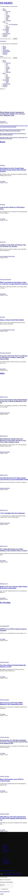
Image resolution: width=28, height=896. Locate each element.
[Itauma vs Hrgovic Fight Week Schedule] (14, 315)
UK (4, 317)
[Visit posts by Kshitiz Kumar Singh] (1, 411)
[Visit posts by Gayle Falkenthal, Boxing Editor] (1, 255)
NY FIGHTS (6, 3)
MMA (2, 373)
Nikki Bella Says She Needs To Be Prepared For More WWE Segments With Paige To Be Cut (13, 818)
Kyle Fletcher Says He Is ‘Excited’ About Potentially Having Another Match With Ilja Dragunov (13, 169)
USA (4, 242)
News (4, 279)
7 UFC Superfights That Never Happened (12, 513)
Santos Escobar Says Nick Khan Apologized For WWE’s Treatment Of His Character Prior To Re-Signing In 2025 (13, 741)
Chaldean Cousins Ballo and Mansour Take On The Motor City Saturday (13, 245)
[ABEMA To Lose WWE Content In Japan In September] (14, 624)
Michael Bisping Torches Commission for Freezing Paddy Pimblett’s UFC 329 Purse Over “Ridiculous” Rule (12, 113)
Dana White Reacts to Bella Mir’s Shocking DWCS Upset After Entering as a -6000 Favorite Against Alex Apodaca (12, 130)
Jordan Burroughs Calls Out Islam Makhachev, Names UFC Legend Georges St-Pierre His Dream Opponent (13, 126)
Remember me (4, 889)
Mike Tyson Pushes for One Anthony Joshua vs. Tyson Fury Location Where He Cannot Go (14, 283)
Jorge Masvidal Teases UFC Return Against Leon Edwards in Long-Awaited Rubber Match (14, 478)
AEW (1, 662)
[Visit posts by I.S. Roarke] (1, 180)
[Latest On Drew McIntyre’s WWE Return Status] (14, 203)
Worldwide (2, 165)
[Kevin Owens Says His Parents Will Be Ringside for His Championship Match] (14, 698)
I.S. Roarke (2, 181)
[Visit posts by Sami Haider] (1, 120)
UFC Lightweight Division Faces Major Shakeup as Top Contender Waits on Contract (13, 549)
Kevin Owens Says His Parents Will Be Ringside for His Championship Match (11, 703)
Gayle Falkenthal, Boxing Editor (7, 256)
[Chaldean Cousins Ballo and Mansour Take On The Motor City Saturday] (14, 240)
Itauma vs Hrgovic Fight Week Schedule (12, 320)
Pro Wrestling (5, 602)
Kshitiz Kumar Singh (5, 412)
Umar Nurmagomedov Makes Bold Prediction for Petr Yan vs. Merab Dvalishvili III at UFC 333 (13, 401)
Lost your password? (4, 891)
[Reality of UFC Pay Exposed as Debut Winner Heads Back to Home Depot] (13, 582)
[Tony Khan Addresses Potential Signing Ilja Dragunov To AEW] (14, 661)
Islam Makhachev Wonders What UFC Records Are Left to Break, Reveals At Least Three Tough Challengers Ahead (13, 440)
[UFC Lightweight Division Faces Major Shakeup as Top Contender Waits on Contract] (14, 545)
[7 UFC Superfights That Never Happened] (14, 509)
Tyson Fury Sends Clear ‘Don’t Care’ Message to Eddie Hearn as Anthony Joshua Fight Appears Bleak (13, 357)
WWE (7, 626)
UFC (7, 397)
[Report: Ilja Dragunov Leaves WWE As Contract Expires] (14, 775)
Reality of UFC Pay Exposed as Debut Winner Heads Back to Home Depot (13, 587)
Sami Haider (3, 121)
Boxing (2, 142)
